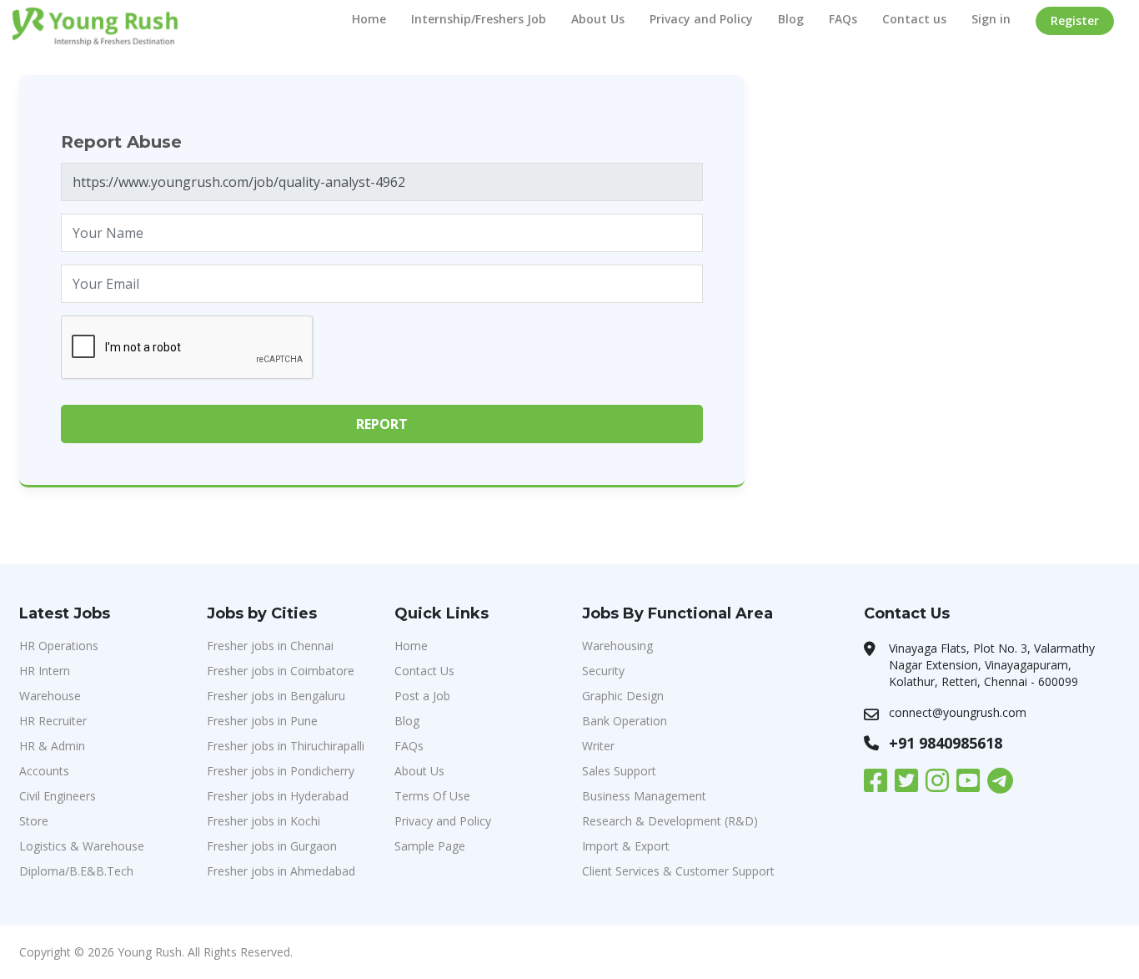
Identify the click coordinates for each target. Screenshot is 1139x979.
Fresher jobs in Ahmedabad (281, 871)
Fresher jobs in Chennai (270, 646)
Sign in (991, 19)
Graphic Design (623, 696)
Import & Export (626, 846)
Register (1075, 20)
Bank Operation (624, 721)
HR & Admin (52, 746)
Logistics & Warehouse (81, 846)
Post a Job (422, 696)
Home (369, 19)
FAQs (843, 19)
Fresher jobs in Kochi (263, 821)
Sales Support (619, 771)
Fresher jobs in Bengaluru (276, 696)
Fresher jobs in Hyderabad (278, 796)
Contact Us (424, 671)
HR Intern (44, 671)
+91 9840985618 (945, 743)
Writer (598, 746)
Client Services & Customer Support (678, 871)
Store (33, 821)
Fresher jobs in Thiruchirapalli (285, 746)
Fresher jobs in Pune (262, 721)
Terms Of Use (432, 796)
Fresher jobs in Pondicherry (280, 771)
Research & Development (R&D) (670, 821)
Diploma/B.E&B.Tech (76, 871)
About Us (598, 19)
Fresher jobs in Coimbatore (280, 671)
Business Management (644, 796)
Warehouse (50, 696)
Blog (791, 19)
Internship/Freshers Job (478, 19)
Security (603, 671)
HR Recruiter (53, 721)
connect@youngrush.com (957, 712)
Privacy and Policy (701, 19)
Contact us (914, 19)
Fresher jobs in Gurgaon (272, 846)
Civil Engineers (57, 796)
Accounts (44, 771)
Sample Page (429, 846)
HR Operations (58, 646)
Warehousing (617, 646)
